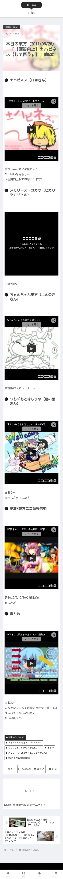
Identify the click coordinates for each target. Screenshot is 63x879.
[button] (56, 568)
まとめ (50, 748)
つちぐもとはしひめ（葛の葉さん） (25, 748)
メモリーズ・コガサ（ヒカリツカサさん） (28, 753)
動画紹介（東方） (16, 737)
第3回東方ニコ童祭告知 (19, 758)
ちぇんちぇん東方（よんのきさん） (25, 742)
